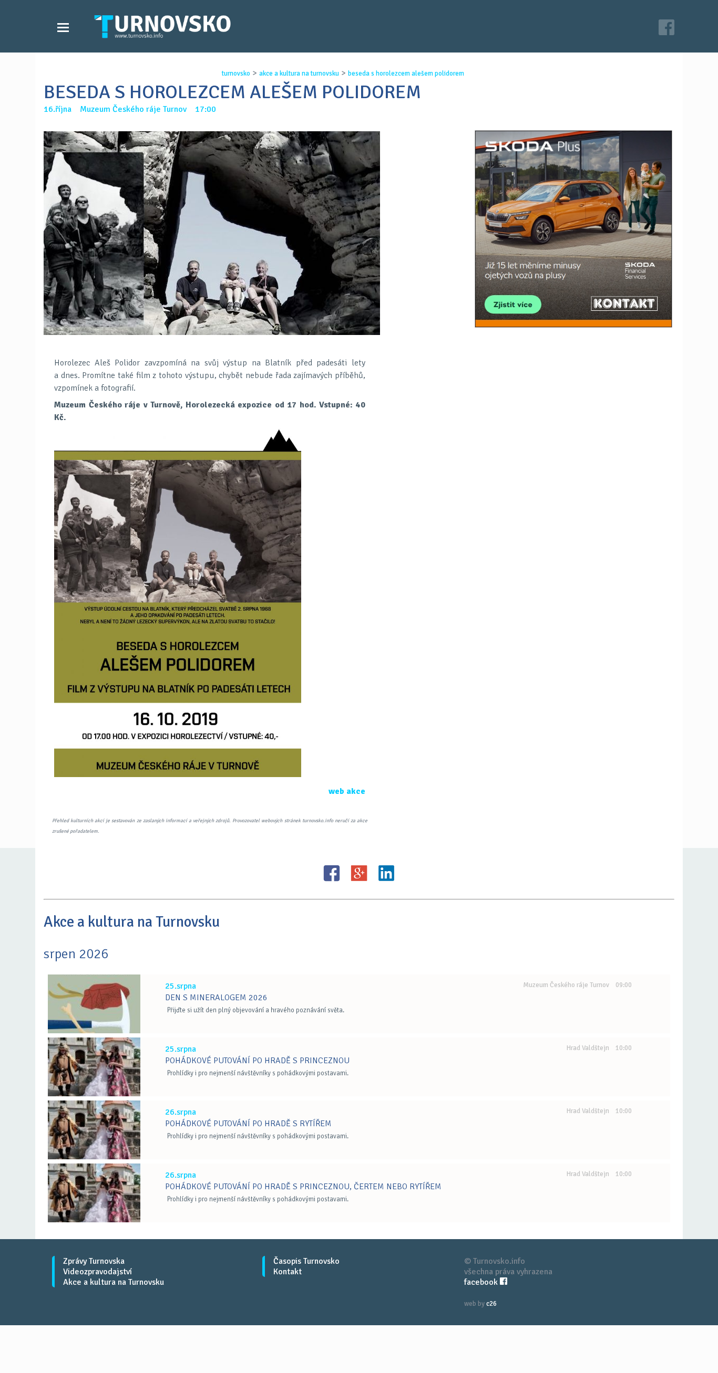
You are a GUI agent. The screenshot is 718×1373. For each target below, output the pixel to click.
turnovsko (236, 73)
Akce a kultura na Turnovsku (113, 1282)
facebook (482, 1282)
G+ (359, 873)
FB (331, 873)
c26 (491, 1303)
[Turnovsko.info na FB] (666, 28)
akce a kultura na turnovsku (299, 73)
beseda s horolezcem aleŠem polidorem (406, 73)
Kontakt (287, 1271)
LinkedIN (386, 873)
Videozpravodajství (97, 1271)
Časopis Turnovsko (306, 1261)
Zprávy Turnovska (94, 1261)
